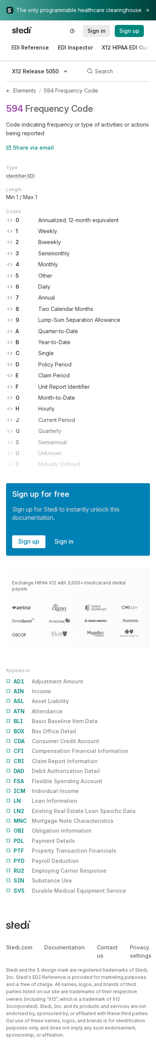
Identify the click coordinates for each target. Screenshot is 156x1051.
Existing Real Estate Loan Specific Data (75, 811)
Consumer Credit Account (56, 741)
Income (32, 691)
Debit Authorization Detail (57, 771)
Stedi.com (19, 947)
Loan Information (45, 801)
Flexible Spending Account (58, 781)
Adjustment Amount (48, 681)
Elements (24, 90)
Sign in (64, 541)
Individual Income (46, 791)
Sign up (28, 541)
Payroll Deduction (46, 861)
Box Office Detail (45, 731)
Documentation (64, 947)
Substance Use (43, 880)
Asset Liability (41, 701)
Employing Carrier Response (60, 870)
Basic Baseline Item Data (56, 721)
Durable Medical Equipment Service (70, 890)
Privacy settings (140, 951)
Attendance (38, 711)
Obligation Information (53, 830)
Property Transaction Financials (65, 850)
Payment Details (44, 841)
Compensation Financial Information (71, 751)
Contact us (107, 951)
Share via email (33, 147)
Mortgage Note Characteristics (64, 821)
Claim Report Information (56, 761)
